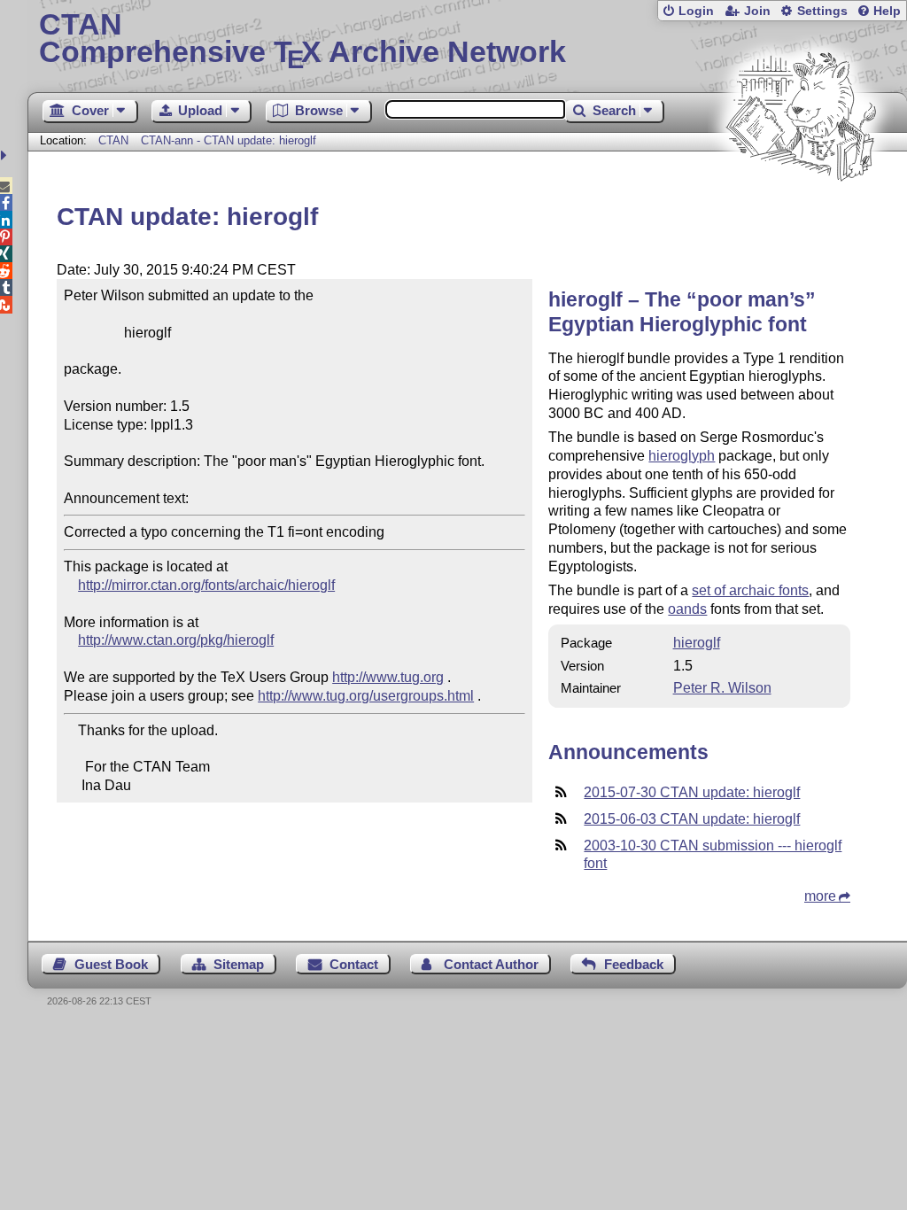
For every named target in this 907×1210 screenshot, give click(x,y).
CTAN (113, 140)
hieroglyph (681, 455)
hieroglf (696, 642)
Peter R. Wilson (722, 687)
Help (887, 11)
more (820, 896)
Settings (822, 11)
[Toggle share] (6, 155)
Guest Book (111, 964)
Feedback (633, 964)
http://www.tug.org (388, 677)
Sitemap (238, 964)
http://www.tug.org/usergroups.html (366, 695)
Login (696, 11)
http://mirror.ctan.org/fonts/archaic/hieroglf (206, 585)
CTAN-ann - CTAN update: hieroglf (228, 140)
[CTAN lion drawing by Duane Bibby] (801, 214)
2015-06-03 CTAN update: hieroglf (692, 818)
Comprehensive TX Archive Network (302, 40)
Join (757, 11)
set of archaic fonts (750, 590)
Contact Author (491, 964)
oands (687, 609)
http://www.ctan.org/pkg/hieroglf (176, 640)
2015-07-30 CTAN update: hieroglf (692, 792)
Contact (353, 964)
